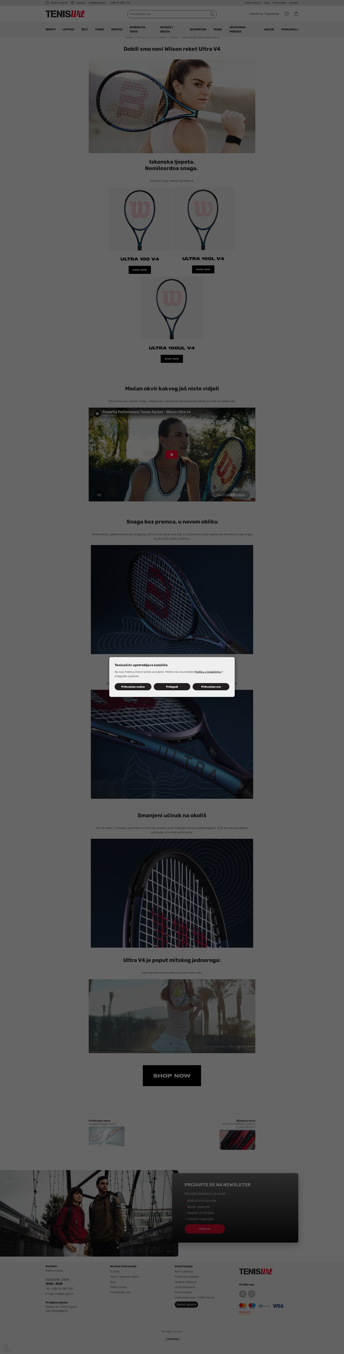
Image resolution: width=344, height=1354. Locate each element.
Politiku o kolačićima (208, 672)
